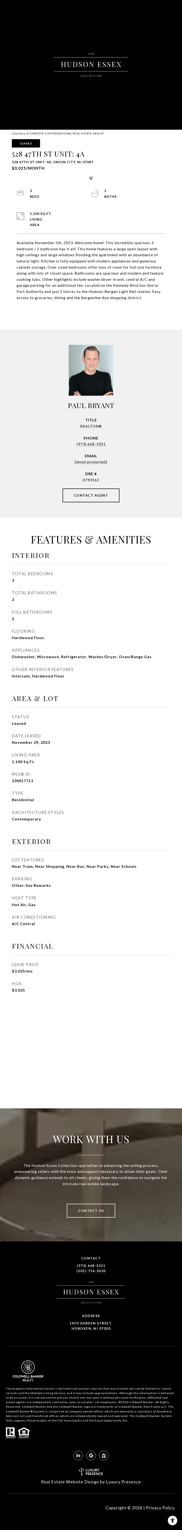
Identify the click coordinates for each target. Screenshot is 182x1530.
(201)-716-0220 (91, 1271)
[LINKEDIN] (78, 1455)
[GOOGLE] (91, 1455)
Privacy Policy (160, 1507)
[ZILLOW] (104, 1455)
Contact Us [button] (91, 1211)
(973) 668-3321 (91, 444)
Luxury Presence (123, 1481)
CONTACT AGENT (91, 495)
